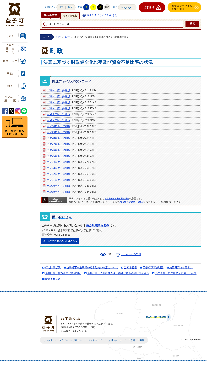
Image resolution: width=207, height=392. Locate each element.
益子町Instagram (18, 111)
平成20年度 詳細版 (58, 185)
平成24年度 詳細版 (58, 162)
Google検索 (50, 15)
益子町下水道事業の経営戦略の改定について (92, 267)
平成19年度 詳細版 (58, 191)
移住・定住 (10, 61)
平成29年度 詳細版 (58, 132)
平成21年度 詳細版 (58, 180)
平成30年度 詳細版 (58, 126)
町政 (10, 73)
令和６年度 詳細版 (58, 90)
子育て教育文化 (10, 48)
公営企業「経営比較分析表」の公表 (175, 273)
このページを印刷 (131, 254)
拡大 (70, 7)
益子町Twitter (11, 111)
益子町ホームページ (14, 14)
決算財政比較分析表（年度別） (63, 273)
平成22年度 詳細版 (58, 174)
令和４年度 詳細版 (58, 102)
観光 (10, 86)
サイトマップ (95, 340)
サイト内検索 (70, 15)
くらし (10, 36)
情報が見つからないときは (102, 15)
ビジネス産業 (10, 98)
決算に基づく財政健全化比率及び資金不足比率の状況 (118, 273)
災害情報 (149, 7)
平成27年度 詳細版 (58, 144)
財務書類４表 (53, 279)
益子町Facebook (5, 111)
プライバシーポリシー (70, 340)
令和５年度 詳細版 (58, 96)
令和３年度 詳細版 (58, 108)
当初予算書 (130, 267)
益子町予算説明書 (153, 267)
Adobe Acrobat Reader (117, 198)
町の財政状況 (53, 267)
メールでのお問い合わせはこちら (60, 241)
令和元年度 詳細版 (58, 120)
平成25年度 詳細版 (58, 156)
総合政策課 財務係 (97, 225)
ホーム (46, 37)
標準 (61, 7)
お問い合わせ (115, 340)
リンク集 (48, 340)
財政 (67, 37)
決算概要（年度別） (181, 267)
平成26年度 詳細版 (58, 150)
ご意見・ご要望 (136, 340)
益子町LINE (24, 111)
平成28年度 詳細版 (58, 138)
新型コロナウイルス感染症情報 (183, 7)
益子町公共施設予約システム (14, 127)
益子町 (49, 324)
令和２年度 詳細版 (58, 114)
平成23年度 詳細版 (58, 168)
